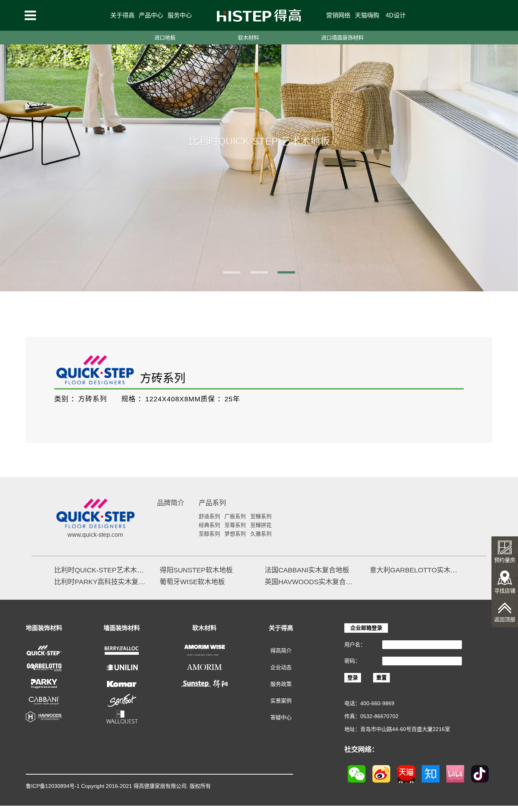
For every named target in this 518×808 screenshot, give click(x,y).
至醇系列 (209, 534)
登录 (352, 677)
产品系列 (212, 503)
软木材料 (248, 38)
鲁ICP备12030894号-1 (53, 786)
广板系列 (235, 516)
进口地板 (165, 38)
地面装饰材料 (44, 628)
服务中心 (180, 15)
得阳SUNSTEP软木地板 (196, 570)
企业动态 (281, 667)
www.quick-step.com (95, 534)
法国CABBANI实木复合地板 (307, 570)
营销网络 (338, 15)
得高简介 (281, 651)
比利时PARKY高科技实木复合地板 (101, 582)
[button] (231, 272)
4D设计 (396, 15)
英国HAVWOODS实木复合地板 (311, 582)
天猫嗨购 (367, 15)
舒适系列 (209, 516)
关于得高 (122, 15)
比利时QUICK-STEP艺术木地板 (101, 570)
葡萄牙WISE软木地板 (192, 582)
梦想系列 (235, 534)
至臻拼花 (261, 525)
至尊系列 (235, 525)
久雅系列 (261, 534)
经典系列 (209, 525)
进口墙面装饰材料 (342, 38)
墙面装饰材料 (122, 628)
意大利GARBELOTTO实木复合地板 (416, 570)
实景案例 (281, 701)
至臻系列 (261, 516)
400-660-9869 (377, 703)
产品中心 (151, 15)
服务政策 (281, 684)
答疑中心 (281, 717)
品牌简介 (170, 503)
